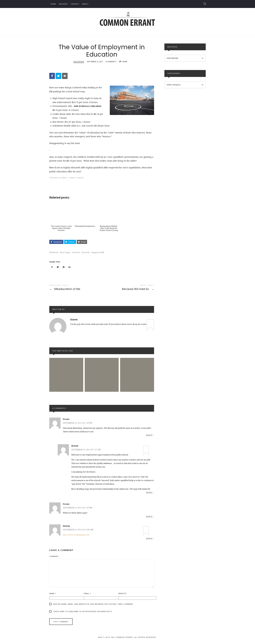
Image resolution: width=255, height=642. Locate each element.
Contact (75, 4)
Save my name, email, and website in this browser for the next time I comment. (93, 604)
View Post (66, 388)
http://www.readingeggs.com (76, 535)
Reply (149, 435)
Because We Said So (128, 288)
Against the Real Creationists (137, 369)
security (86, 252)
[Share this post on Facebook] (52, 267)
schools (76, 252)
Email (87, 593)
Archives (63, 4)
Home (53, 4)
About (85, 4)
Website (122, 593)
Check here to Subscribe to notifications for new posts (82, 611)
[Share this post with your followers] (58, 267)
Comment (54, 556)
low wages (65, 252)
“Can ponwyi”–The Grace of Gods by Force (101, 369)
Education (78, 61)
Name (52, 593)
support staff (98, 252)
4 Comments (111, 61)
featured (54, 252)
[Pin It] (63, 267)
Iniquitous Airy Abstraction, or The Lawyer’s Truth (66, 369)
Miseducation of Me (75, 288)
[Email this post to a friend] (69, 267)
